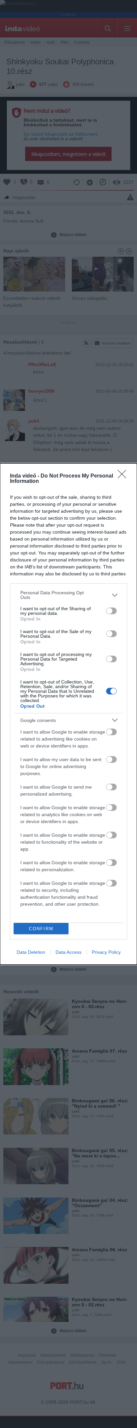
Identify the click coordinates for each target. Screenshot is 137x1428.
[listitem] (68, 595)
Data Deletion (31, 952)
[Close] (124, 476)
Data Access (68, 952)
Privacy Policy (106, 952)
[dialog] (68, 714)
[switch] (111, 611)
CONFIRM (41, 928)
